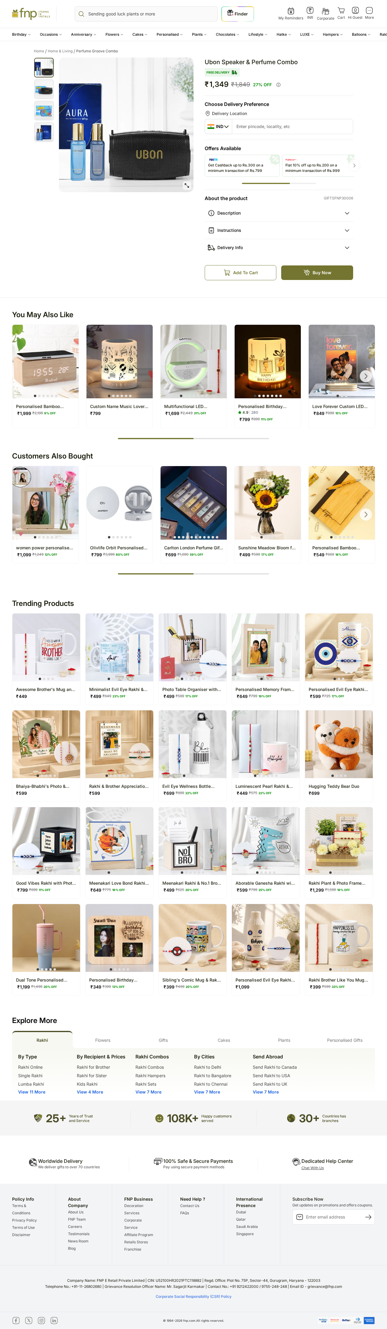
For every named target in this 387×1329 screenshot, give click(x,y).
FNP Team (77, 1219)
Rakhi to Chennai (210, 1084)
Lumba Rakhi (31, 1084)
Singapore (245, 1234)
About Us (75, 1212)
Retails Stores (136, 1242)
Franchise (132, 1249)
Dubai (241, 1212)
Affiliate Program (138, 1234)
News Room (78, 1241)
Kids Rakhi (87, 1084)
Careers (75, 1226)
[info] (278, 85)
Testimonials (78, 1234)
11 (213, 537)
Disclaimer (21, 1234)
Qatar (241, 1219)
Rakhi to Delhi (207, 1067)
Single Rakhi (30, 1075)
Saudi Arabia (247, 1226)
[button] (21, 34)
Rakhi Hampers (150, 1075)
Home (40, 51)
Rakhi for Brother (93, 1067)
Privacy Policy (24, 1220)
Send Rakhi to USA (271, 1075)
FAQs (184, 1213)
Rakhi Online (30, 1067)
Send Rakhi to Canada (275, 1067)
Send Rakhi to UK (270, 1084)
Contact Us (189, 1205)
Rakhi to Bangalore (212, 1075)
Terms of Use (23, 1227)
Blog (72, 1248)
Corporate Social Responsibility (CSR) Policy (194, 1296)
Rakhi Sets (145, 1084)
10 (208, 537)
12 (217, 537)
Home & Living (61, 51)
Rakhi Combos (149, 1067)
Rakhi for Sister (92, 1075)
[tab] (42, 1039)
